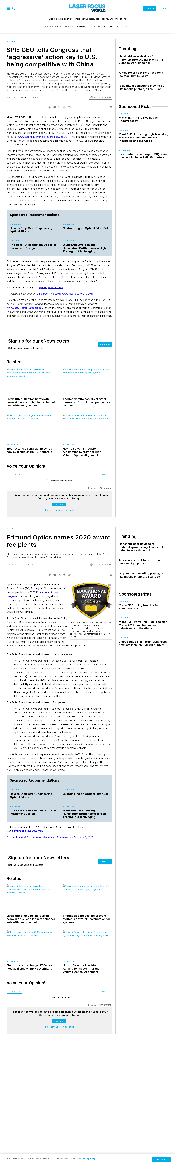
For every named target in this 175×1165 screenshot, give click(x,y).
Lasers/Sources (52, 27)
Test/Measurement (102, 27)
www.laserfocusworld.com (77, 293)
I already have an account (59, 510)
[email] (69, 107)
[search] (14, 9)
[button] (9, 9)
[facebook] (49, 107)
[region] (59, 481)
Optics (69, 27)
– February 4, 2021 (82, 837)
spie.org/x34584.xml (51, 287)
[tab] (14, 474)
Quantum (82, 27)
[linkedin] (54, 107)
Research (11, 41)
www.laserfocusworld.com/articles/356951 (43, 136)
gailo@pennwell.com (49, 293)
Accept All (161, 1159)
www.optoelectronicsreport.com (25, 307)
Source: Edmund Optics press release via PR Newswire (39, 837)
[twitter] (59, 107)
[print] (111, 107)
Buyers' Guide (124, 27)
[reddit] (64, 107)
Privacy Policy (89, 1159)
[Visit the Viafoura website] (105, 488)
